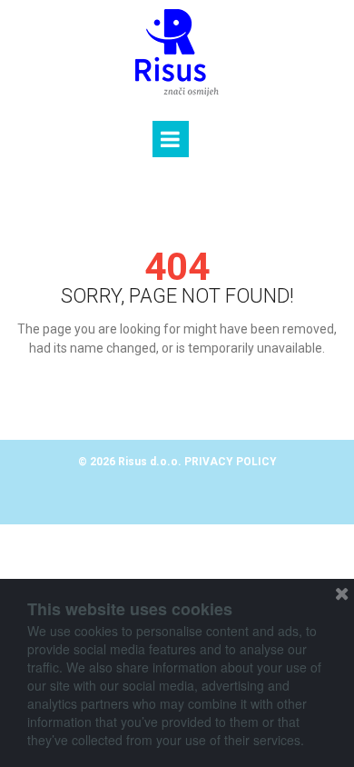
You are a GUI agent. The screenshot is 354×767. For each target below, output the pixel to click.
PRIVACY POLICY (230, 461)
